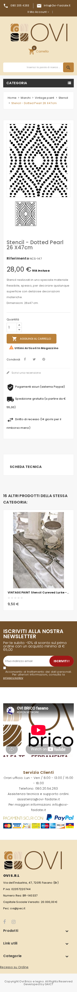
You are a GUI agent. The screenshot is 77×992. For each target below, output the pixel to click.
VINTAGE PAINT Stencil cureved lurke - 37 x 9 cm (38, 592)
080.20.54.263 (46, 788)
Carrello (38, 51)
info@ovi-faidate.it (57, 5)
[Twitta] (34, 359)
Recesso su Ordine (14, 967)
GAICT (49, 984)
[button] (38, 51)
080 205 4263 (19, 5)
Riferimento (18, 258)
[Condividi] (25, 359)
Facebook (4, 922)
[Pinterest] (43, 359)
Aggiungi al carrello (31, 338)
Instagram (14, 922)
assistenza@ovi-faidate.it (38, 799)
